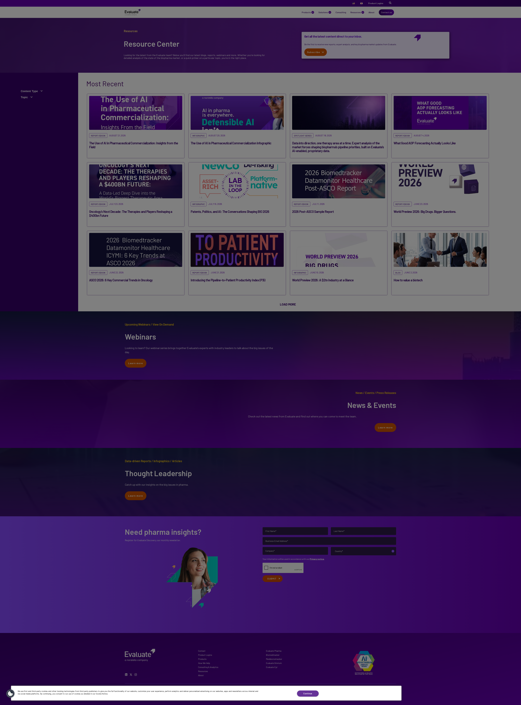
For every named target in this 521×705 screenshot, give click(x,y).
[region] (206, 693)
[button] (10, 693)
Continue (307, 693)
